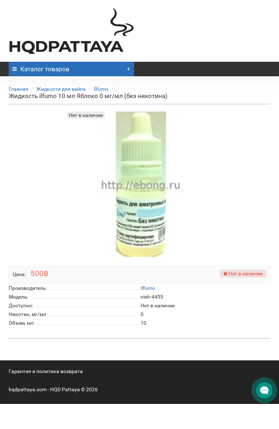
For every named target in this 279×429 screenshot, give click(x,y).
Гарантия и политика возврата (46, 371)
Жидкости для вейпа (61, 89)
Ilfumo (101, 89)
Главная (18, 89)
